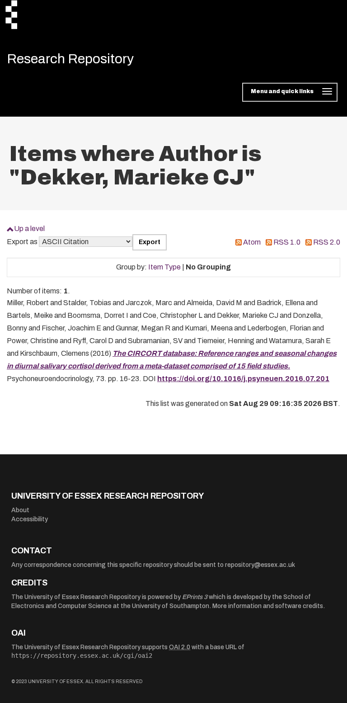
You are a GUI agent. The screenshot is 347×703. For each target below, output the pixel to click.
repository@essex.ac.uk (260, 564)
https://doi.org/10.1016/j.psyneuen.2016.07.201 (243, 378)
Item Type (164, 267)
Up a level (29, 228)
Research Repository (70, 59)
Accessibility (29, 519)
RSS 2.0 (326, 242)
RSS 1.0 (286, 242)
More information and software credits (267, 606)
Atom (252, 242)
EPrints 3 (194, 597)
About (20, 510)
